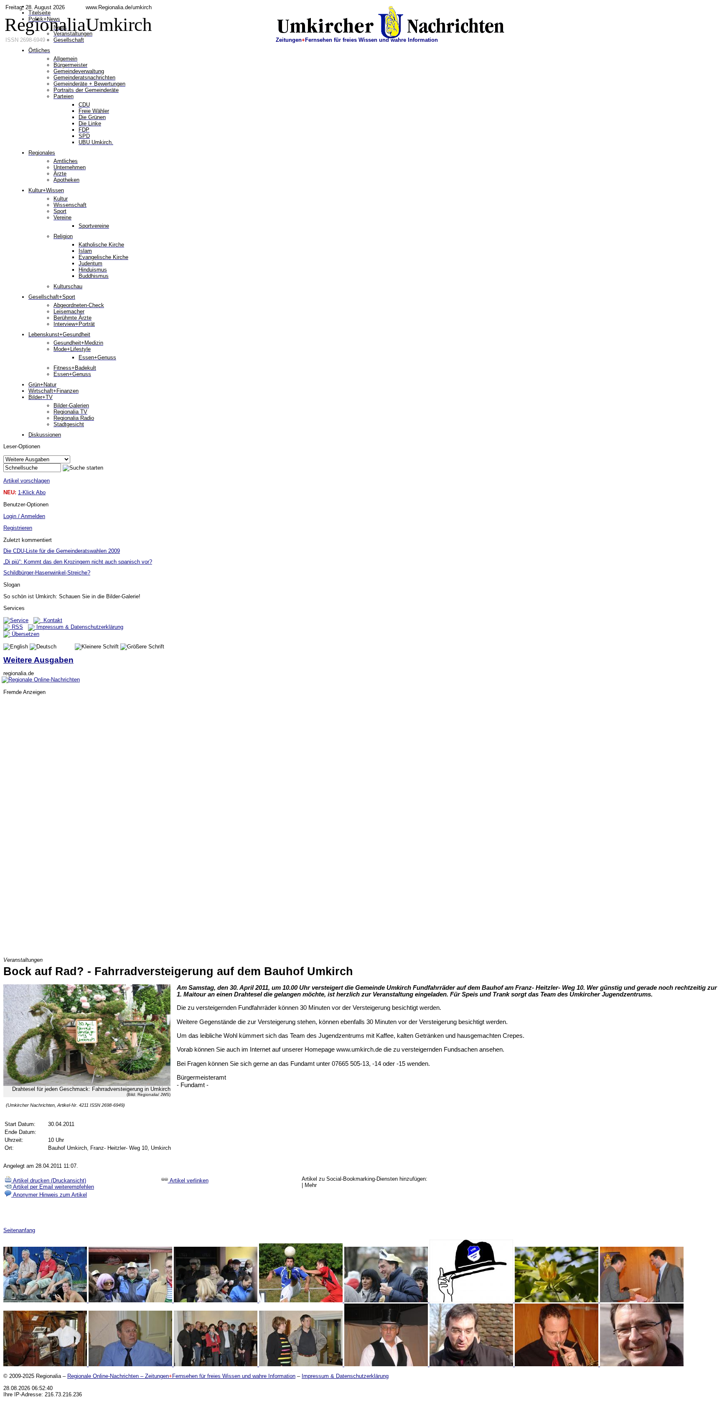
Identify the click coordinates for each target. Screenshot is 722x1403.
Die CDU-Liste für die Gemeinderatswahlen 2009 (61, 551)
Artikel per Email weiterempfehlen (52, 1187)
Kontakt (51, 620)
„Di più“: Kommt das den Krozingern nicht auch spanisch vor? (77, 562)
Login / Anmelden (24, 516)
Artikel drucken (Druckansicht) (48, 1180)
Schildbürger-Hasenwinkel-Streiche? (46, 572)
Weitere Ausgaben (38, 660)
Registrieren (17, 528)
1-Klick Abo (32, 492)
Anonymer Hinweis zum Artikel (49, 1195)
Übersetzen (24, 634)
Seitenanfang (19, 1230)
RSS (16, 627)
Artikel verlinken (188, 1180)
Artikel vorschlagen (26, 481)
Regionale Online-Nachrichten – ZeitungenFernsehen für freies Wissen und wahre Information (181, 1376)
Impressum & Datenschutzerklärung (79, 627)
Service (19, 620)
